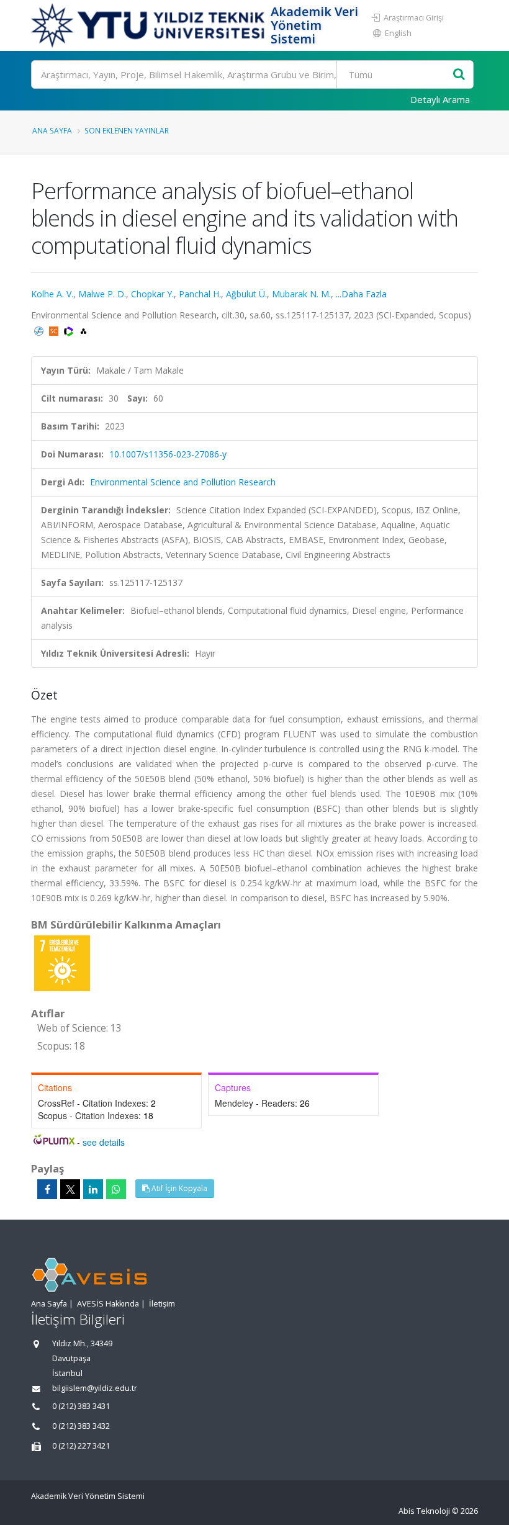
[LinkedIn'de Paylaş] (93, 1189)
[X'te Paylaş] (70, 1189)
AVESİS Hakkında (108, 1303)
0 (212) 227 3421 (81, 1446)
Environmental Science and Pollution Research (183, 482)
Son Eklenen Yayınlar (126, 130)
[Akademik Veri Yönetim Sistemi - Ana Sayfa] (149, 25)
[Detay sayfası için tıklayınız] (62, 962)
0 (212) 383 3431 (81, 1406)
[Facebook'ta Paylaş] (47, 1189)
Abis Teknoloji (424, 1511)
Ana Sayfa (52, 130)
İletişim (162, 1303)
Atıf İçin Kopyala (178, 1188)
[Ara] (459, 75)
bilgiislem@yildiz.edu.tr (94, 1388)
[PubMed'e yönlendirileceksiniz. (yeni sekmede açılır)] (40, 330)
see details (104, 1142)
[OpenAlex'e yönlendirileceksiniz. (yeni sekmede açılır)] (83, 330)
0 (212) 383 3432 (81, 1426)
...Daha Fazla (361, 294)
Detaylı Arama (440, 99)
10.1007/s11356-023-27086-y (168, 454)
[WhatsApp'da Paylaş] (116, 1189)
